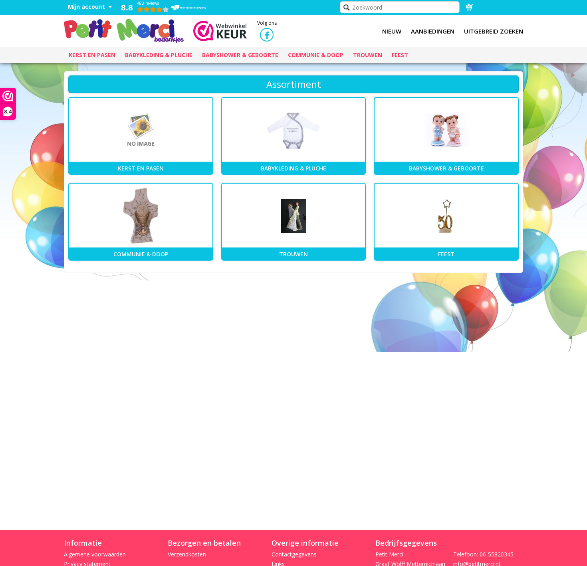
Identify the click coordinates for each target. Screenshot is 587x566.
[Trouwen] (293, 216)
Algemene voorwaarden (95, 554)
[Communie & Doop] (140, 216)
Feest (446, 254)
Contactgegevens (294, 554)
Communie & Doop (140, 254)
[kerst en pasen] (140, 130)
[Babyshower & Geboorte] (446, 130)
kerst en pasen (141, 168)
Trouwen (293, 254)
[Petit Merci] (124, 30)
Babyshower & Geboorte (446, 168)
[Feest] (446, 216)
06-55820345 (497, 554)
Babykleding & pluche (293, 168)
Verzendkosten (187, 554)
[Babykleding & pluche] (293, 130)
